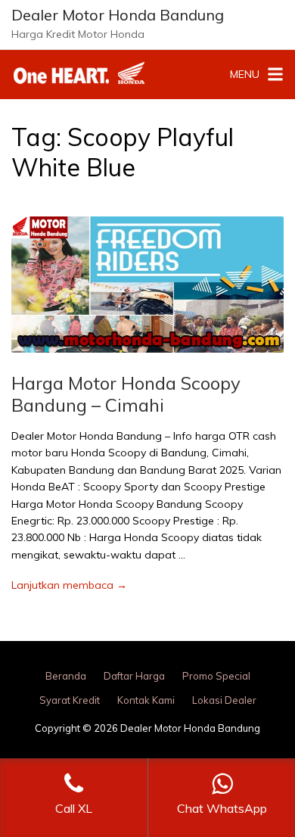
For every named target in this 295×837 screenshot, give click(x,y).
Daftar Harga (134, 676)
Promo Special (216, 676)
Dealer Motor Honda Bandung (117, 14)
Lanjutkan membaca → (69, 585)
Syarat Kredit (69, 700)
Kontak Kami (146, 700)
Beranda (65, 676)
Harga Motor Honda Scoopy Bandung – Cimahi (126, 394)
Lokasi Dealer (224, 700)
